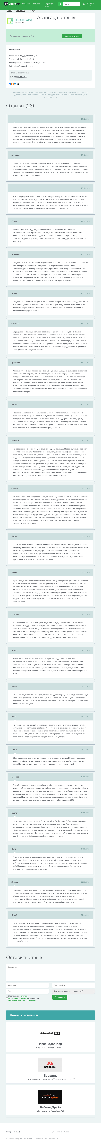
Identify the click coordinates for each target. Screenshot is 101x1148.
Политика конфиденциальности (19, 1139)
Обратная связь (49, 5)
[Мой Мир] (15, 84)
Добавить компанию (60, 1132)
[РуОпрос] (12, 4)
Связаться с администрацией (47, 1139)
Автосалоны (20, 11)
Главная (9, 11)
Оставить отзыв (72, 36)
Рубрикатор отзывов (31, 4)
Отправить (60, 997)
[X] (18, 84)
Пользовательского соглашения (22, 1000)
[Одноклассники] (12, 84)
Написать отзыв (90, 4)
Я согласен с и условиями (23, 998)
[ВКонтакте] (10, 84)
